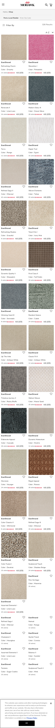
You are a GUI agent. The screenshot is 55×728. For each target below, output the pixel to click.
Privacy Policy (32, 718)
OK (26, 723)
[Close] (51, 703)
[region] (27, 713)
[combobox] (50, 31)
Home (5, 12)
